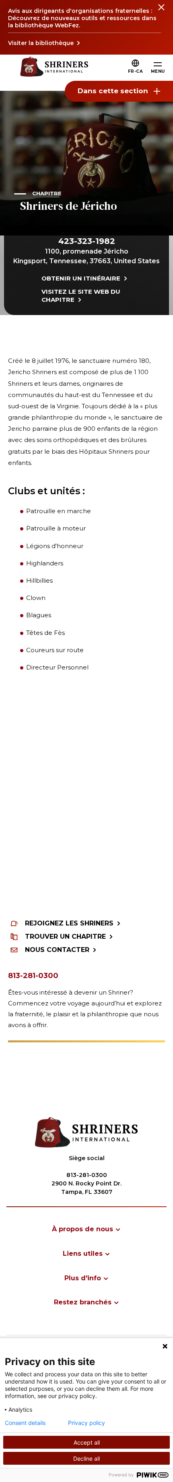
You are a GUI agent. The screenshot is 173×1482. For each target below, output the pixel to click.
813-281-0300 (33, 975)
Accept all (87, 1442)
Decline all (86, 1458)
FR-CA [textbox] (135, 71)
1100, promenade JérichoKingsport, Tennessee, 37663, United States (86, 256)
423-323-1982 (86, 241)
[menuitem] (86, 1229)
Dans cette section (113, 91)
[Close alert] (161, 12)
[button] (135, 71)
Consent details (25, 1423)
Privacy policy (86, 1423)
